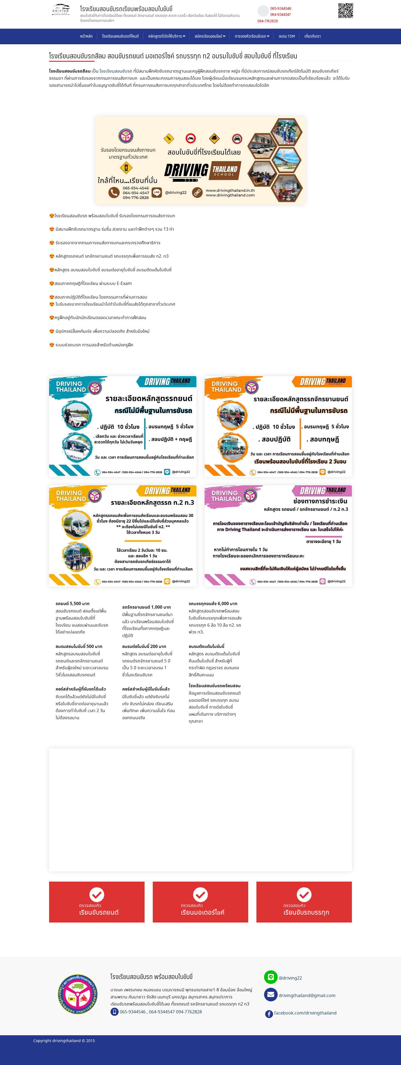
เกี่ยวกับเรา (312, 36)
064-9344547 (280, 14)
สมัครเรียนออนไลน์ (209, 36)
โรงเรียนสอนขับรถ (116, 71)
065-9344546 (280, 8)
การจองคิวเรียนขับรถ (251, 36)
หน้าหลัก (86, 36)
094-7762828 (268, 20)
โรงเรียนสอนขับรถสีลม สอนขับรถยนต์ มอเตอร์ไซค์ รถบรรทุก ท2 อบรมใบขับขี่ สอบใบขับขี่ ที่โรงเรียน (173, 55)
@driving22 (290, 978)
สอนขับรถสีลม (145, 284)
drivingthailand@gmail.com (307, 996)
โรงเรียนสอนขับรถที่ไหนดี (120, 36)
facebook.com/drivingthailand (305, 1013)
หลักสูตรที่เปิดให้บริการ (165, 36)
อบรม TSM (287, 36)
